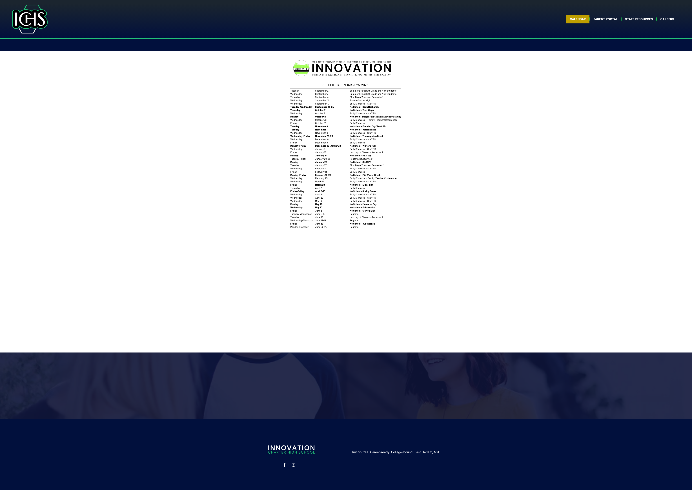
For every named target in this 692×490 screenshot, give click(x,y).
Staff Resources (639, 19)
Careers (667, 19)
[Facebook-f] (284, 465)
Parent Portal (605, 19)
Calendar (578, 19)
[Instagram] (293, 465)
